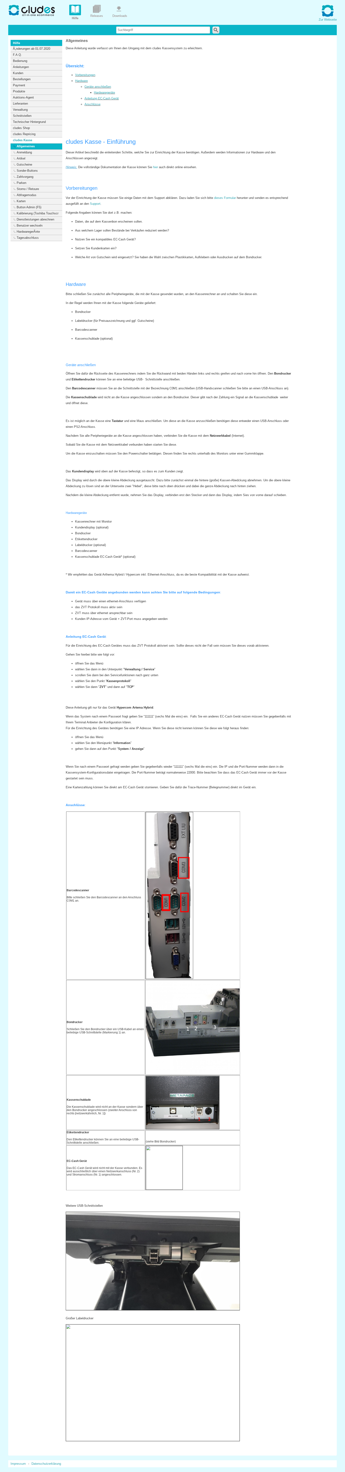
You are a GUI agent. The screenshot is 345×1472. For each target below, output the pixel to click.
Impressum (18, 1463)
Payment (19, 85)
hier (155, 167)
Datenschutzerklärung (46, 1463)
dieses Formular (225, 198)
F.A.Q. (17, 55)
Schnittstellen (22, 116)
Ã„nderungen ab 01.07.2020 (31, 48)
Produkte (19, 91)
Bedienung (20, 61)
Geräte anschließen (97, 86)
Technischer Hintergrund (29, 122)
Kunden (18, 73)
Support (95, 203)
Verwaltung (20, 109)
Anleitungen (21, 67)
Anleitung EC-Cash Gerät (101, 98)
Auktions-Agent (23, 97)
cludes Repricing (24, 134)
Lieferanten (20, 103)
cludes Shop (21, 128)
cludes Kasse (22, 140)
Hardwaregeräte (104, 92)
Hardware (81, 81)
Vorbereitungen (85, 75)
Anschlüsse (92, 104)
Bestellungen (22, 79)
